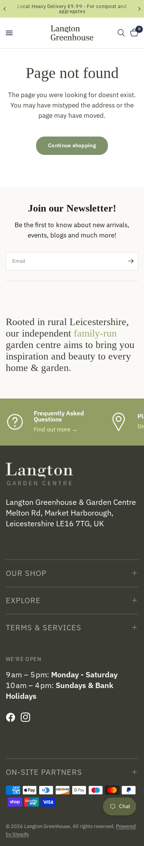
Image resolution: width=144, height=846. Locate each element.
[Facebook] (12, 717)
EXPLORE (23, 600)
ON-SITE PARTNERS (44, 772)
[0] (132, 33)
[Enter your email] (130, 261)
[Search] (121, 33)
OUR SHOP (26, 573)
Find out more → (56, 429)
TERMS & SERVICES (43, 627)
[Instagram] (27, 717)
